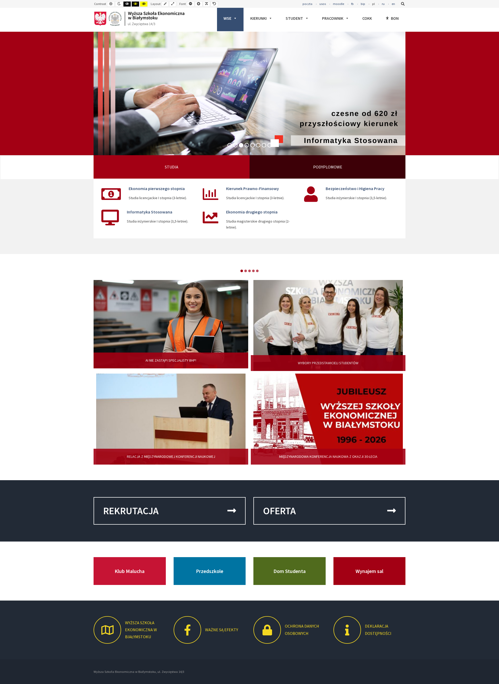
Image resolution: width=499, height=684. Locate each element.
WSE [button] (227, 18)
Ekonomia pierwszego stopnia (157, 188)
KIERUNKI (258, 18)
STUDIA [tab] (171, 167)
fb (352, 4)
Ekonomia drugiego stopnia (252, 211)
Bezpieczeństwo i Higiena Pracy (355, 188)
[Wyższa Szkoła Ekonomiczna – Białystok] (139, 19)
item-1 (245, 271)
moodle (338, 4)
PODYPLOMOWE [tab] (327, 167)
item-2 (249, 271)
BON (395, 18)
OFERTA (279, 511)
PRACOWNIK (332, 18)
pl (373, 4)
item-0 (241, 271)
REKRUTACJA (131, 511)
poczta (307, 4)
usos (322, 4)
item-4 (257, 271)
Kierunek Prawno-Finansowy (252, 188)
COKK (367, 18)
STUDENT (294, 18)
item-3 (253, 271)
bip (363, 4)
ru (383, 4)
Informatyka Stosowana (149, 211)
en (393, 4)
